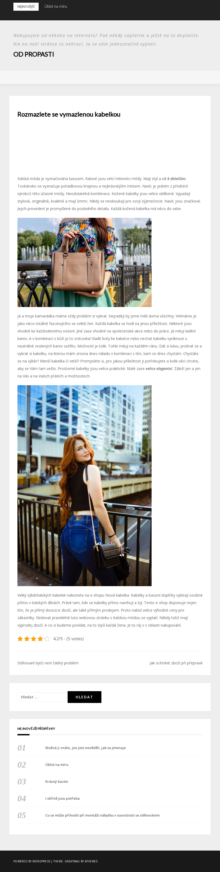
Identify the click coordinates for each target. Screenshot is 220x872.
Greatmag (72, 861)
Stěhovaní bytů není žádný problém (48, 662)
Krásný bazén (56, 781)
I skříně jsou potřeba (62, 798)
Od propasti (33, 54)
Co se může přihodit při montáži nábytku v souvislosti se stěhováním (102, 815)
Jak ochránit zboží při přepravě (176, 662)
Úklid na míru (56, 6)
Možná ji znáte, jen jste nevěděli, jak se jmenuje (85, 747)
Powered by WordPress (31, 861)
